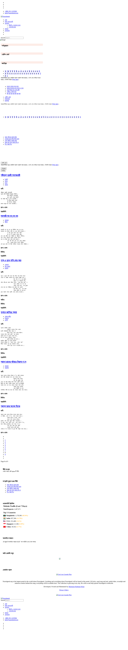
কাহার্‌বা (6, 220)
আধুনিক (7, 368)
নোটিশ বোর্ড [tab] (8, 97)
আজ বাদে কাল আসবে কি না (12, 142)
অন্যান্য (7, 23)
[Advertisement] (50, 640)
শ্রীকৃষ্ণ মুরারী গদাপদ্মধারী (10, 175)
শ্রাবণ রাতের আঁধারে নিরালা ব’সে (13, 361)
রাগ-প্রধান (7, 266)
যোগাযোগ (7, 31)
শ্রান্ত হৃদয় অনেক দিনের (10, 406)
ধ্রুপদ (6, 185)
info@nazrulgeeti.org (11, 13)
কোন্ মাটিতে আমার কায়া (11, 141)
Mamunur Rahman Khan (76, 586)
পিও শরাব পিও (8, 144)
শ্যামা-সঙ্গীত (8, 316)
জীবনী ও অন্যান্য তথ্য (14, 25)
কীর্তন (6, 222)
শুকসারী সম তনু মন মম (9, 216)
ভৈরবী (6, 179)
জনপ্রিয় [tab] (7, 101)
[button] (64, 189)
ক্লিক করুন (15, 79)
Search (3, 38)
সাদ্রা (6, 181)
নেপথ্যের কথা (12, 27)
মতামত (6, 29)
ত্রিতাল (7, 318)
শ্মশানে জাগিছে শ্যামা (9, 312)
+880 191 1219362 (11, 11)
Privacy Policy (64, 590)
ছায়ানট (6, 268)
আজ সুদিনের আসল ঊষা (11, 137)
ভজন (6, 183)
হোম (6, 20)
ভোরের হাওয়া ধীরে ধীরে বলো (12, 139)
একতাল (7, 264)
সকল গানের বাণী (9, 22)
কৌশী (6, 320)
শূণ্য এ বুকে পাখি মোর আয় (11, 260)
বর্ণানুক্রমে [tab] (7, 99)
